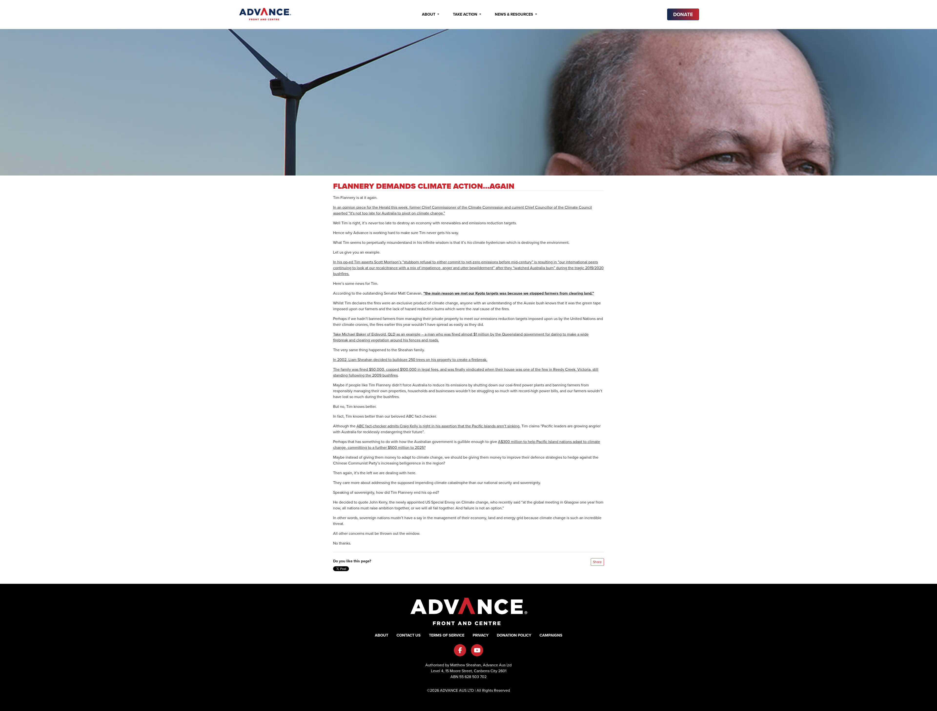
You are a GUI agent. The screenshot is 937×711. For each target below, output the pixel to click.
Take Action (465, 14)
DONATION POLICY (514, 635)
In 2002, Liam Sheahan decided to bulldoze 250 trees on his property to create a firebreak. (410, 359)
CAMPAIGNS (551, 635)
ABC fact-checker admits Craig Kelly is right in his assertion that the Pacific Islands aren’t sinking (437, 426)
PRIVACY (481, 635)
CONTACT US (409, 635)
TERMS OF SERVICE (446, 635)
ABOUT (381, 635)
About (429, 14)
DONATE (683, 14)
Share (597, 562)
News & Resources (514, 14)
